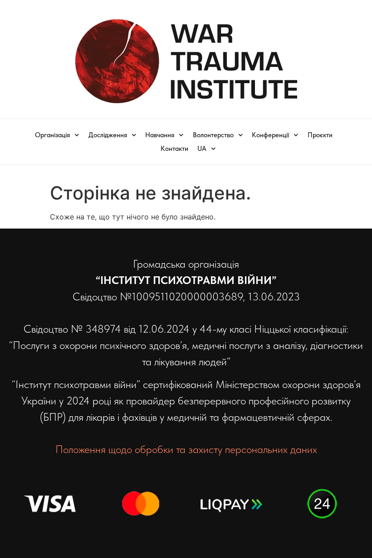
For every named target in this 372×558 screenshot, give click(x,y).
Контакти (174, 148)
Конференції (270, 135)
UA (201, 148)
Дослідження (107, 135)
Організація (52, 135)
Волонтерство (213, 135)
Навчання (159, 135)
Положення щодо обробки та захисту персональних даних (186, 449)
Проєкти (320, 135)
